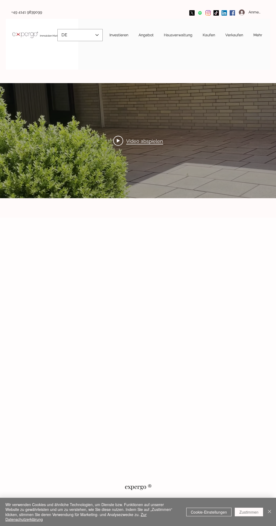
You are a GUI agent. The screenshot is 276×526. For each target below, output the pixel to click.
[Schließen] (269, 512)
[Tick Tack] (216, 13)
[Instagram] (208, 13)
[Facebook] (232, 13)
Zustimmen (248, 512)
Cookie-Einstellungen (209, 512)
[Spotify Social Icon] (200, 13)
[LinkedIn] (224, 13)
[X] (192, 13)
